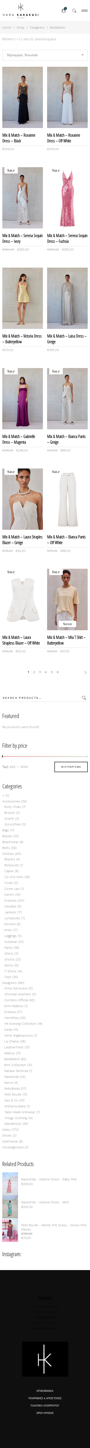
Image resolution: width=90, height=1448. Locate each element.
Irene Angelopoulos (18, 1035)
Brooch (9, 813)
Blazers (9, 859)
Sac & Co (11, 1100)
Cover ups (12, 889)
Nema (8, 1083)
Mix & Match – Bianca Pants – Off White (66, 539)
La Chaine (11, 1041)
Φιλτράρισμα (71, 767)
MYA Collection (15, 1065)
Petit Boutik (12, 1094)
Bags (5, 830)
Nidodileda (12, 1088)
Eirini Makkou (13, 1006)
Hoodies (10, 906)
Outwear (10, 942)
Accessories (11, 801)
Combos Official (16, 1000)
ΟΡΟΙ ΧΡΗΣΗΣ (45, 1413)
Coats (8, 883)
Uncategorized (12, 1147)
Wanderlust (12, 1124)
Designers (37, 27)
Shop (20, 27)
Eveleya (10, 1012)
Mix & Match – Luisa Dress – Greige (67, 338)
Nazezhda (11, 1077)
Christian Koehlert (17, 994)
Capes (9, 871)
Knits (8, 930)
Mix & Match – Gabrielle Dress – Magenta (18, 439)
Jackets (10, 912)
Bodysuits (11, 865)
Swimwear (10, 1141)
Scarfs (9, 819)
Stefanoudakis (15, 1106)
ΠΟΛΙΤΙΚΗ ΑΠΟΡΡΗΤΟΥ (45, 1405)
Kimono (10, 924)
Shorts (9, 959)
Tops (7, 977)
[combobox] (45, 55)
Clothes (8, 854)
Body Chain (12, 807)
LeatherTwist (13, 1047)
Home (6, 27)
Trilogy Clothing (15, 1118)
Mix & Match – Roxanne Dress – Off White (63, 138)
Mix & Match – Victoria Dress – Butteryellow (22, 338)
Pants (8, 948)
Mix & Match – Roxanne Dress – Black (18, 138)
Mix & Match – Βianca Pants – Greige (66, 439)
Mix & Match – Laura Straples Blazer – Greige (22, 539)
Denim (9, 895)
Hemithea (11, 1018)
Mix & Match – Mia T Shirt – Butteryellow (66, 640)
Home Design (45, 1312)
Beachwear (10, 842)
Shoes (7, 1135)
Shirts (8, 954)
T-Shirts (10, 971)
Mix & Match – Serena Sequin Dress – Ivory (22, 238)
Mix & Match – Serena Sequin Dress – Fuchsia (67, 238)
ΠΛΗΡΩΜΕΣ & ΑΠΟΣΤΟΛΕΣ (45, 1398)
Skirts (8, 965)
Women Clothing (45, 1328)
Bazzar (7, 836)
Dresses (10, 900)
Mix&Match (12, 1059)
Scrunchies (12, 824)
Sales (6, 1130)
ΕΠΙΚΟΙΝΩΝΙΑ (45, 1390)
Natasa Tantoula (16, 1071)
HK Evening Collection (20, 1024)
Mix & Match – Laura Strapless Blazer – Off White (21, 640)
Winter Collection (45, 1323)
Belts (6, 848)
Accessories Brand (45, 1306)
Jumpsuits (12, 918)
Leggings (10, 936)
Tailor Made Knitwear (19, 1112)
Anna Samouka (15, 988)
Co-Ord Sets (13, 877)
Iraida (8, 1030)
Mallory (9, 1053)
